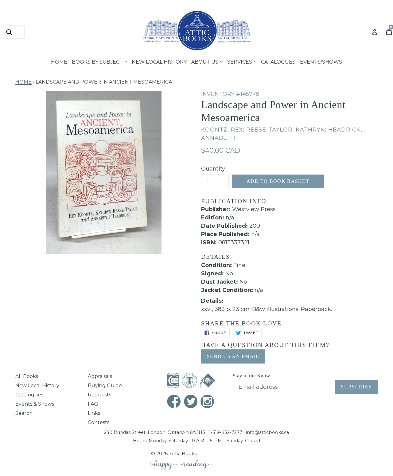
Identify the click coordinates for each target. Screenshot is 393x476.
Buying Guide (105, 385)
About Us (205, 61)
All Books (26, 376)
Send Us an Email (233, 356)
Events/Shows (321, 61)
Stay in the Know (251, 376)
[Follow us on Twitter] (191, 402)
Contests (98, 422)
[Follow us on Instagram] (207, 402)
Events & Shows (34, 404)
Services (240, 61)
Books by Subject (98, 61)
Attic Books (183, 453)
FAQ (93, 404)
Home (59, 61)
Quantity (213, 168)
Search (24, 413)
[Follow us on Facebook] (174, 402)
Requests (99, 395)
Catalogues (278, 61)
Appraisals (100, 376)
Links (94, 413)
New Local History (159, 61)
